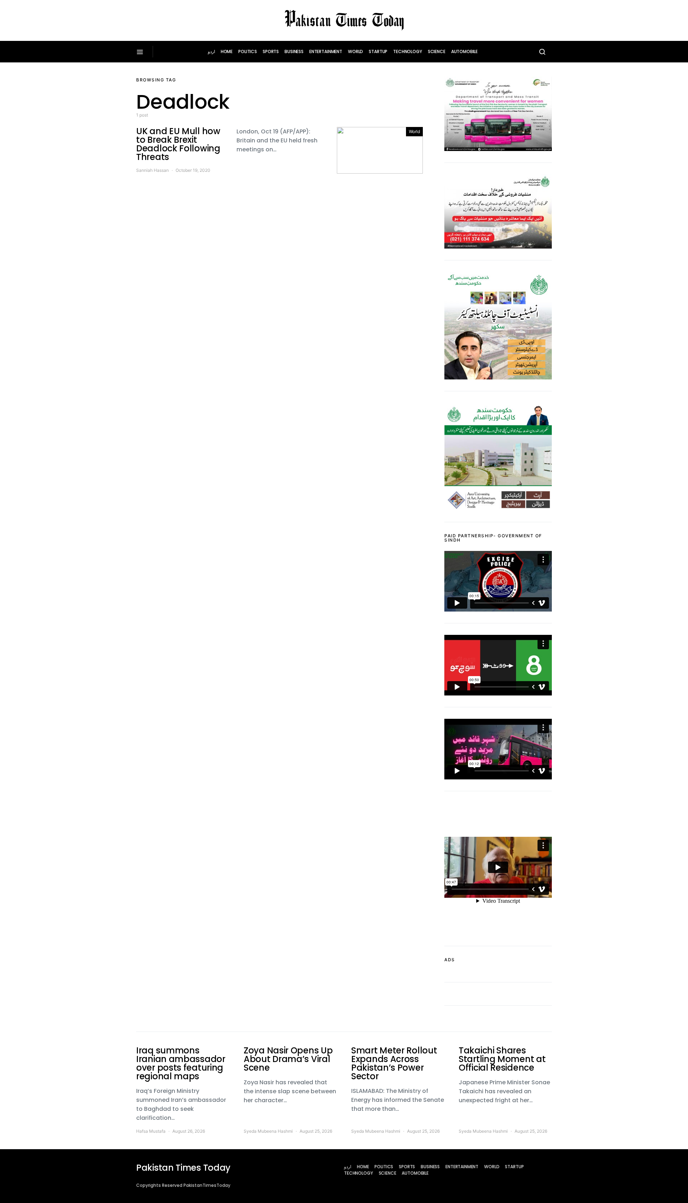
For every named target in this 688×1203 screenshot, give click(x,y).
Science (436, 51)
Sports (271, 51)
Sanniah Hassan (152, 170)
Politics (247, 51)
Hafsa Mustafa (151, 1131)
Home (227, 51)
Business (294, 51)
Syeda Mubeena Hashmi (268, 1131)
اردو (211, 51)
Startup (378, 51)
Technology (407, 51)
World (355, 51)
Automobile (464, 51)
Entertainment (325, 51)
